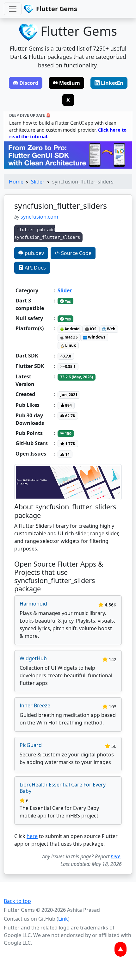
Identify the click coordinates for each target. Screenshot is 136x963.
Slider (38, 181)
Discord (28, 82)
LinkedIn (112, 82)
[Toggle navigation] (13, 9)
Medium (69, 82)
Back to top (17, 901)
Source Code (75, 253)
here (32, 836)
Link (63, 918)
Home (16, 181)
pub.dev (33, 253)
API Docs (34, 267)
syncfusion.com (39, 216)
